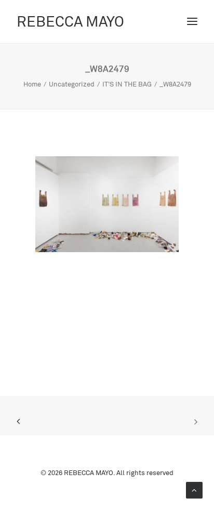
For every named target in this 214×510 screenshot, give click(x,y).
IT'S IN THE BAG (127, 84)
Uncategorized (72, 84)
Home (32, 84)
